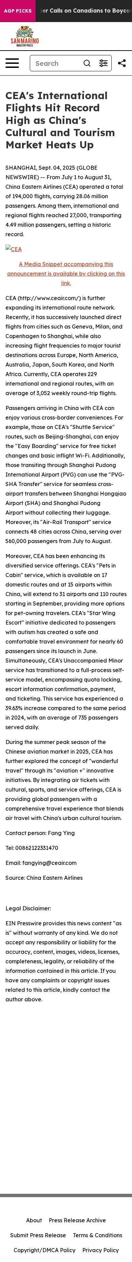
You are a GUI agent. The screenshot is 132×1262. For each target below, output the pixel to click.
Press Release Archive (77, 1220)
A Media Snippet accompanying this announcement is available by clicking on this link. (66, 273)
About (34, 1220)
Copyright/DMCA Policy (44, 1250)
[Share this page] (122, 63)
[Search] (87, 63)
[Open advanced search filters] (103, 63)
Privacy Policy (100, 1250)
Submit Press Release (38, 1235)
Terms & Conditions (97, 1235)
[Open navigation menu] (12, 63)
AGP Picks (17, 11)
